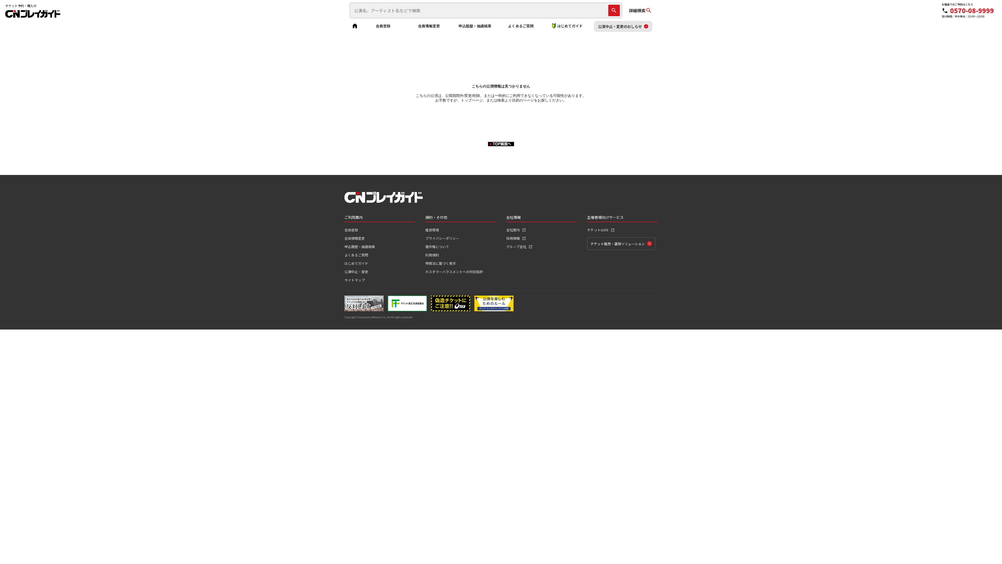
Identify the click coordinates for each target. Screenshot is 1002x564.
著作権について (437, 246)
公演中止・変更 (356, 271)
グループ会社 (516, 246)
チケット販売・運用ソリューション (618, 243)
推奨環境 (432, 229)
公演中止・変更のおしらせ (620, 26)
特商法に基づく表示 (440, 263)
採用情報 (513, 238)
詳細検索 (637, 10)
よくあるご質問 (521, 25)
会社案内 (513, 229)
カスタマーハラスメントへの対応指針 (454, 271)
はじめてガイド (570, 25)
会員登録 (383, 25)
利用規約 (432, 254)
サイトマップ (354, 280)
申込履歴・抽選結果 (474, 25)
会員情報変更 (429, 25)
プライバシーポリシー (442, 238)
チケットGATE (598, 229)
